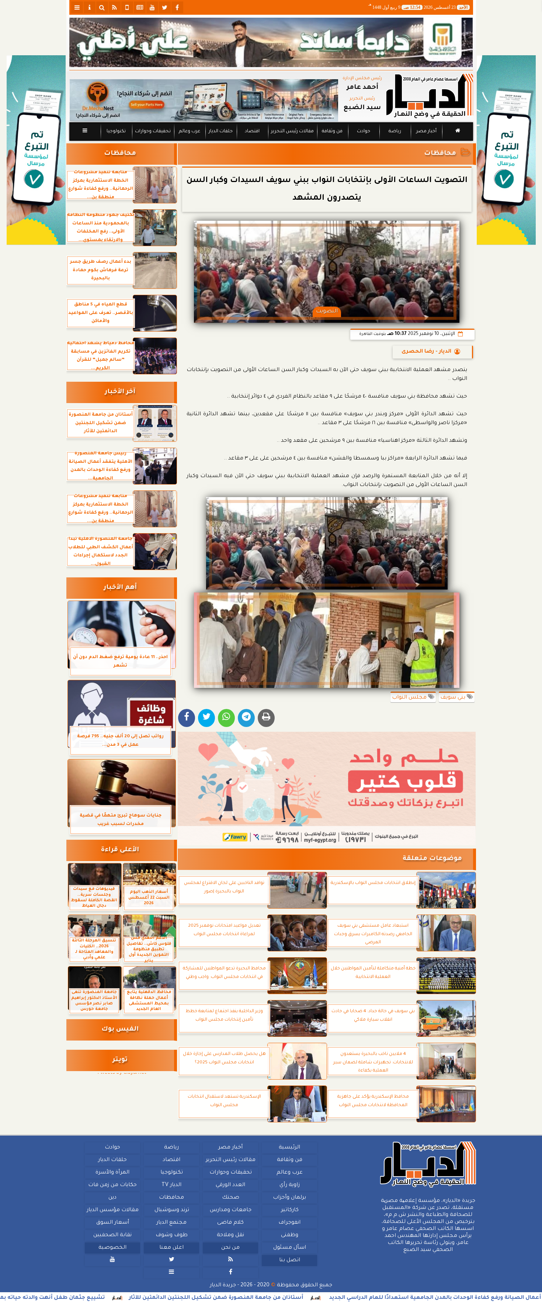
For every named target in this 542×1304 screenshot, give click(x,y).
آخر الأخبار (120, 392)
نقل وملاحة (230, 1235)
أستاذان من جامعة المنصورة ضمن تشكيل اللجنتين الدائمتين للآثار (295, 1298)
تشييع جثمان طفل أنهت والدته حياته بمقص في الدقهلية (109, 1298)
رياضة (395, 131)
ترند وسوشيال (171, 1210)
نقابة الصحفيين (112, 1235)
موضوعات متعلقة (432, 859)
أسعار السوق (112, 1223)
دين (112, 1198)
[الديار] (506, 150)
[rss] (115, 7)
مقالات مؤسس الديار (112, 1210)
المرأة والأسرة (112, 1173)
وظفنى (289, 1235)
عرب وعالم (189, 131)
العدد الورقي (230, 1185)
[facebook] (177, 7)
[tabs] (77, 7)
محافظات (440, 153)
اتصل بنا (289, 1260)
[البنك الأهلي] (271, 42)
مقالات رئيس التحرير (292, 131)
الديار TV (171, 1185)
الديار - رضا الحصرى (426, 352)
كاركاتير (289, 1210)
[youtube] (152, 7)
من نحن (230, 1248)
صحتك (230, 1198)
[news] (140, 7)
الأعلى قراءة (120, 850)
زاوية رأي (289, 1185)
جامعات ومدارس (230, 1210)
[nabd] (127, 7)
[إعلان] (36, 150)
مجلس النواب (410, 698)
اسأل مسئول (289, 1248)
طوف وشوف (171, 1235)
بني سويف (453, 698)
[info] (89, 7)
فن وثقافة (332, 131)
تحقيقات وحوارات (152, 131)
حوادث (363, 131)
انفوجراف (289, 1223)
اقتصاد (251, 131)
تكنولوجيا (115, 131)
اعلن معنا (171, 1248)
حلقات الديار (221, 131)
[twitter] (165, 7)
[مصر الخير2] (327, 788)
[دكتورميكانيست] (204, 100)
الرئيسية (289, 1148)
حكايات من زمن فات (112, 1185)
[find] (102, 7)
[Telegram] (246, 718)
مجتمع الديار (171, 1223)
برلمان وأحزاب (289, 1198)
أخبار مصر (426, 131)
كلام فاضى (230, 1223)
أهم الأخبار (120, 587)
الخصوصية (112, 1248)
